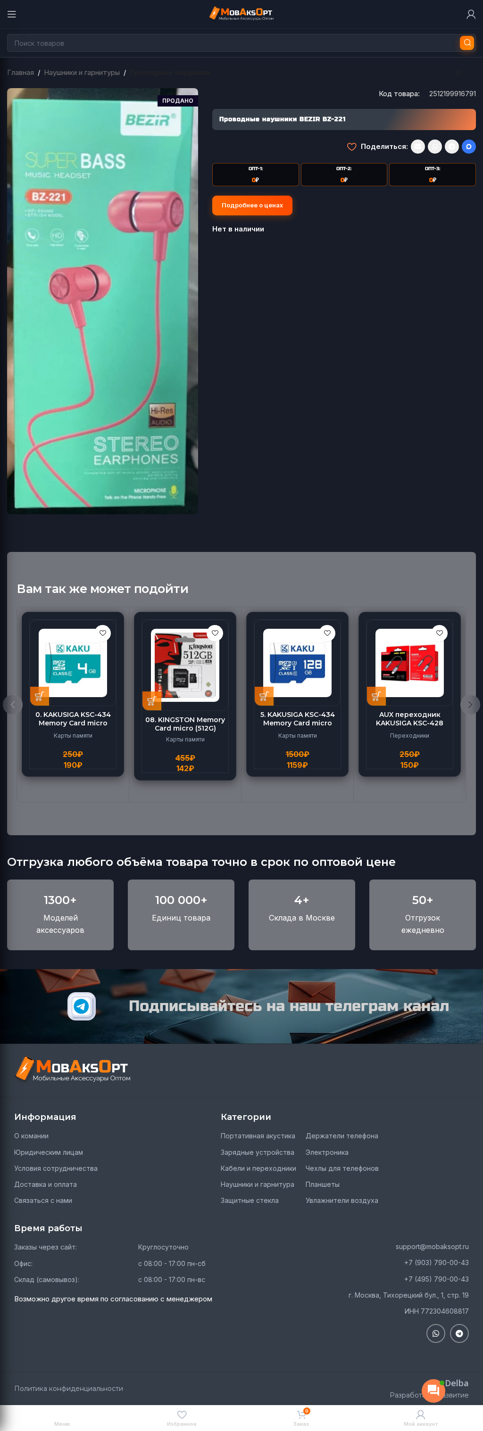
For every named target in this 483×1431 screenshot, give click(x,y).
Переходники (409, 735)
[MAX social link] (469, 147)
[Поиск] (467, 43)
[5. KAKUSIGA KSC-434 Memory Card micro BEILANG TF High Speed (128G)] (297, 663)
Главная (20, 72)
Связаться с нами (43, 1200)
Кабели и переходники (258, 1168)
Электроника (327, 1152)
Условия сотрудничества (56, 1168)
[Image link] (73, 1069)
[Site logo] (241, 13)
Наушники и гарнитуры (82, 72)
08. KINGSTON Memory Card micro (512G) (185, 724)
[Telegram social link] (452, 147)
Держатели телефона (342, 1136)
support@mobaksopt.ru (432, 1246)
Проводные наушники (170, 72)
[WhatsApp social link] (435, 147)
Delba (457, 1383)
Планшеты (323, 1184)
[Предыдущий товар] (447, 73)
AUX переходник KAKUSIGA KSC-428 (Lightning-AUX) (409, 723)
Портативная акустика (258, 1136)
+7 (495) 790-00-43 (436, 1279)
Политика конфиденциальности (68, 1388)
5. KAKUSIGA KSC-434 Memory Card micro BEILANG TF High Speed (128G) (297, 727)
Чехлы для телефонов (342, 1168)
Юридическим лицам (48, 1152)
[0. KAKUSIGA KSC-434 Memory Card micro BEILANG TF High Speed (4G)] (73, 663)
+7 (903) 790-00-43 (436, 1262)
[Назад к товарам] (459, 73)
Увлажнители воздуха (342, 1200)
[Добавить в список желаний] (351, 146)
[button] (39, 696)
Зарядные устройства (257, 1152)
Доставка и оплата (45, 1184)
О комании (31, 1136)
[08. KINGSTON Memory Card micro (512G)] (185, 665)
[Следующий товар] (470, 73)
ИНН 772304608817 (437, 1311)
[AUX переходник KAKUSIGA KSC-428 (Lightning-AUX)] (409, 663)
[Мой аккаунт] (471, 14)
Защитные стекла (250, 1200)
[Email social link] (418, 147)
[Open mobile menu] (11, 14)
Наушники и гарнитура (257, 1184)
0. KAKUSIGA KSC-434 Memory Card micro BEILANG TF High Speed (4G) (73, 727)
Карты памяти (73, 735)
